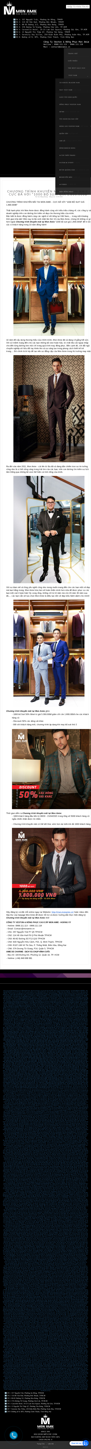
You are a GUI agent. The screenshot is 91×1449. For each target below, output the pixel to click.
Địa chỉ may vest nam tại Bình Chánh (78, 1317)
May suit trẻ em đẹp (15, 1327)
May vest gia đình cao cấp (35, 1123)
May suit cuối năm (80, 1153)
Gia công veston (50, 1288)
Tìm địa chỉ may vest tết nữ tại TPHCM (74, 1141)
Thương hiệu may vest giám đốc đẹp (36, 1169)
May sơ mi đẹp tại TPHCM (63, 1179)
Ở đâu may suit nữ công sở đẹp (55, 1322)
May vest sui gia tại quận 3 (73, 1107)
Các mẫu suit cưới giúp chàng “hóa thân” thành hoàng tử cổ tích (44, 1006)
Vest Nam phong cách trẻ (58, 1373)
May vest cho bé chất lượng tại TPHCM (67, 1124)
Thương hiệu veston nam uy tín (49, 1212)
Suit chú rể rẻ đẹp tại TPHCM (44, 1329)
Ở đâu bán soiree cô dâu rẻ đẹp (69, 1325)
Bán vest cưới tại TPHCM (76, 1158)
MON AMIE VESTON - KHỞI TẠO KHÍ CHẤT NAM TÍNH (21, 1079)
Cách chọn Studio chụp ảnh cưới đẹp (49, 1372)
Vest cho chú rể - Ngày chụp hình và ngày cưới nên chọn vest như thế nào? (33, 1009)
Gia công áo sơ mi (75, 1287)
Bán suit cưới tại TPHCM (16, 1159)
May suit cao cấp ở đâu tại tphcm (71, 1140)
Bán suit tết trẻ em (31, 1137)
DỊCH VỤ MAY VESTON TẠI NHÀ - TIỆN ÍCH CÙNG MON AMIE (39, 1065)
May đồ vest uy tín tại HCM (78, 1226)
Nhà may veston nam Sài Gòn (25, 1212)
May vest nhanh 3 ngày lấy (72, 1119)
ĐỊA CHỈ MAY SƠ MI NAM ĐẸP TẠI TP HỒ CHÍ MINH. (40, 1367)
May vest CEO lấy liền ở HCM (66, 1165)
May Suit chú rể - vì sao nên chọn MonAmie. (61, 1317)
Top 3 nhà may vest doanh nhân (65, 1086)
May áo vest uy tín (72, 1231)
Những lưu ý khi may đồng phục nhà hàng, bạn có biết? (46, 1028)
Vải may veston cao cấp (52, 1222)
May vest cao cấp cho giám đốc (61, 1267)
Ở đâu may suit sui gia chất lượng (61, 1323)
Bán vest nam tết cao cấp (41, 1104)
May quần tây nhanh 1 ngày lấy (79, 1127)
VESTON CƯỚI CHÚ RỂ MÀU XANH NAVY (20, 1317)
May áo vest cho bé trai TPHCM (41, 1276)
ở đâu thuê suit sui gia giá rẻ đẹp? (42, 1325)
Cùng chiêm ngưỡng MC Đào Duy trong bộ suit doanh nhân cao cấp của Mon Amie (67, 1289)
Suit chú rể (13, 1144)
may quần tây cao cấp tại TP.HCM (46, 1294)
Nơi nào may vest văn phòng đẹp (13, 1132)
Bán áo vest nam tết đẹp (69, 1102)
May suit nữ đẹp (67, 1331)
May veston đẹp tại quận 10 (80, 1318)
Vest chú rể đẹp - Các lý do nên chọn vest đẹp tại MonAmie (65, 1361)
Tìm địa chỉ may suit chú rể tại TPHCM (55, 1142)
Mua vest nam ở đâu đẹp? (12, 1336)
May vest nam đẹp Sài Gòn (79, 1245)
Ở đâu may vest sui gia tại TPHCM (71, 1111)
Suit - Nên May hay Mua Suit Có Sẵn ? (72, 1369)
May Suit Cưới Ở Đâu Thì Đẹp (42, 1351)
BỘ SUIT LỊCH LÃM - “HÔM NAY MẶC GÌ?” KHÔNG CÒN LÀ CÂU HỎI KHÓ (70, 1065)
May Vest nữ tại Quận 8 (53, 1351)
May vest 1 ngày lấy (57, 1129)
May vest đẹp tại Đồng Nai (19, 1310)
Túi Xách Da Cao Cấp (68, 119)
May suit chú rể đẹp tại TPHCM (65, 1233)
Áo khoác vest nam (71, 1205)
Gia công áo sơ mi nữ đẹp (65, 1287)
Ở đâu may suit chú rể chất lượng (76, 1323)
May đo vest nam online (31, 1100)
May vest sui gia (36, 1116)
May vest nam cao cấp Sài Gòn (67, 1245)
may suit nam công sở (35, 1323)
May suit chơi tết (51, 1134)
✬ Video (63, 184)
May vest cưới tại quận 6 (42, 1319)
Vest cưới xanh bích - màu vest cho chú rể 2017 (38, 1360)
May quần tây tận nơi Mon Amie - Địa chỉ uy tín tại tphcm (46, 993)
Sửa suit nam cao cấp (75, 1211)
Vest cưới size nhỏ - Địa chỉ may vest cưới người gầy (42, 1357)
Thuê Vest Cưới (17, 1376)
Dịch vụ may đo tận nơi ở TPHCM (13, 1095)
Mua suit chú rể (54, 1329)
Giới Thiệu (73, 61)
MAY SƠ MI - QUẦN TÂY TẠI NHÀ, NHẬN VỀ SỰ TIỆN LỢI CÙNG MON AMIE (22, 1064)
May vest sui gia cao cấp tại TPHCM (31, 1106)
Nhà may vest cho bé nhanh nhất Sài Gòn (72, 1115)
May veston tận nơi (51, 1186)
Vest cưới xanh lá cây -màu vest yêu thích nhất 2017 (59, 1360)
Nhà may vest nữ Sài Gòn (40, 1270)
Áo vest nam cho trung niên (60, 1205)
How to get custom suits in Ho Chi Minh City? (14, 1225)
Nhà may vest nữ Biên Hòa (43, 1252)
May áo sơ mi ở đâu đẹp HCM (62, 1196)
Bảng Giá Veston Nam (69, 126)
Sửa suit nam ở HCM (77, 1208)
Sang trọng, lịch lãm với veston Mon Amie (15, 1183)
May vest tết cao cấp (18, 1110)
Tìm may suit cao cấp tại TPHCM (50, 1137)
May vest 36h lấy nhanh (67, 1129)
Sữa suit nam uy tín (74, 1212)
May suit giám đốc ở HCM (60, 1178)
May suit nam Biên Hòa (21, 1256)
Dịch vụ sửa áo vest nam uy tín (21, 1211)
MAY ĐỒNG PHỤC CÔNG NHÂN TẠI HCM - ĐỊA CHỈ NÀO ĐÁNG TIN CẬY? (63, 1037)
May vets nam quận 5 (28, 1190)
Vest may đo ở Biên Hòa (18, 1252)
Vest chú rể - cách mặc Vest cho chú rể (20, 1315)
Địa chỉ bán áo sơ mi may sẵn (80, 1195)
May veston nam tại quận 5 (41, 1385)
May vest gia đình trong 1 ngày (58, 1120)
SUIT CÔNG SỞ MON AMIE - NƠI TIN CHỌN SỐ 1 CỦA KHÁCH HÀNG (21, 1070)
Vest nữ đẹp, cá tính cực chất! (69, 1346)
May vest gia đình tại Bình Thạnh (72, 1121)
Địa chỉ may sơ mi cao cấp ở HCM (76, 1196)
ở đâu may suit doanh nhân (40, 1138)
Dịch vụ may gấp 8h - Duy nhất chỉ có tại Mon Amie (75, 1007)
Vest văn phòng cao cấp (71, 1131)
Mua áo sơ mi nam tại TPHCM (23, 1260)
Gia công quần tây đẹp (40, 1216)
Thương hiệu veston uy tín (75, 1170)
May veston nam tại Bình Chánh (47, 1386)
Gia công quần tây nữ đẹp (13, 1288)
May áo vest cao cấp (10, 1229)
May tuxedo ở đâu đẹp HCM (51, 1201)
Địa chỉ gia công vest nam (64, 1214)
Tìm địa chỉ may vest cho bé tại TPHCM (73, 1106)
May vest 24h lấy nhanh (11, 1131)
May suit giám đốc (69, 1178)
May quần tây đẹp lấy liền (19, 1128)
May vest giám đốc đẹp (68, 1166)
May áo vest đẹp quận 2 (53, 1231)
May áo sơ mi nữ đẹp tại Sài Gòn (48, 1196)
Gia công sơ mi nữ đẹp (61, 1216)
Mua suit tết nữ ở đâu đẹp (69, 1146)
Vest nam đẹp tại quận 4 (80, 1243)
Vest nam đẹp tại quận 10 (19, 1243)
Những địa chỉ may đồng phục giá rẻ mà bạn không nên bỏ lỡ (22, 1030)
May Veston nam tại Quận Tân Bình (55, 1384)
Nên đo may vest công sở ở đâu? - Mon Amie (74, 1012)
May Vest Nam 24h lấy (67, 1371)
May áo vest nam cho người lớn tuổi (47, 1263)
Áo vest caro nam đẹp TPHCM (14, 1268)
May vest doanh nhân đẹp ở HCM (56, 1166)
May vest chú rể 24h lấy (23, 1150)
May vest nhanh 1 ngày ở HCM (59, 1163)
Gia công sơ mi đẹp (27, 1217)
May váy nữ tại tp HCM (23, 1336)
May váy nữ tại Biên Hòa (60, 1255)
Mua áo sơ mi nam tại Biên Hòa (33, 1251)
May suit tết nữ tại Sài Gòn (16, 1153)
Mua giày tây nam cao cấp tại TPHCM (34, 1174)
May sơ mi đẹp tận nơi (52, 1096)
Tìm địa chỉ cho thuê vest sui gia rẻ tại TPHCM (15, 1111)
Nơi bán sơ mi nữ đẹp (48, 1346)
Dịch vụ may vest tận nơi (23, 1096)
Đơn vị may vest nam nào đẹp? (60, 1281)
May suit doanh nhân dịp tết (33, 1134)
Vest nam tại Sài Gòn (59, 1192)
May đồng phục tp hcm (45, 1390)
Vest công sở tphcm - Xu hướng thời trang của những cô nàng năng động (59, 1011)
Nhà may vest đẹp (50, 1225)
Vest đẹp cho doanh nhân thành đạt (23, 1167)
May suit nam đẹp (20, 1191)
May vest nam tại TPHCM (39, 1201)
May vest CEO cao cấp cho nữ (37, 1094)
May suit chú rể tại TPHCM (72, 1154)
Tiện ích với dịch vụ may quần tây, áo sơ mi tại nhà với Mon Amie (22, 993)
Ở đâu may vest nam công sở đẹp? (30, 1342)
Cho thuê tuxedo (23, 1158)
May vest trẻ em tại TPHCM (22, 1343)
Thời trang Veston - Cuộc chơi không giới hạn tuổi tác (44, 1291)
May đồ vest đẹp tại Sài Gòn (66, 1226)
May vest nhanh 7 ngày (32, 1119)
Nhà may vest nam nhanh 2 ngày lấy (14, 1162)
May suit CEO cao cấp (71, 1172)
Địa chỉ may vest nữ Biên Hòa (47, 1258)
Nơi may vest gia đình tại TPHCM (56, 1115)
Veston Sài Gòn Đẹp (49, 1281)
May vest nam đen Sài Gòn (80, 1235)
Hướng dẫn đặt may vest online (56, 1100)
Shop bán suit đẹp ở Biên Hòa (27, 1259)
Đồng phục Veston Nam (70, 104)
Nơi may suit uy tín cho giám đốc (33, 1176)
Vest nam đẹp (10, 1247)
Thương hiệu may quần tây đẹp (34, 1193)
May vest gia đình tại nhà (60, 1121)
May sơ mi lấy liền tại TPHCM (54, 1128)
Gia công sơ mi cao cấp (18, 1217)
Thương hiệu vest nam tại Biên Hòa (33, 1256)
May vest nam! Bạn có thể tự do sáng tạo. (38, 1339)
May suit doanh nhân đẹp (38, 1234)
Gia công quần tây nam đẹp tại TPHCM (17, 1216)
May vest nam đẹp (77, 1169)
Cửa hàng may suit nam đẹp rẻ (26, 1234)
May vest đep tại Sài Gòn (59, 1225)
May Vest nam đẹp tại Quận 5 (53, 1319)
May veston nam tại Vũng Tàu (15, 1388)
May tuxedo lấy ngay (48, 1151)
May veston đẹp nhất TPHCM (65, 1211)
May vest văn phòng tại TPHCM (34, 1133)
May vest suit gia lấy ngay (27, 1116)
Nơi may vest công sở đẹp (27, 1159)
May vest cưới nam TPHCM (25, 1266)
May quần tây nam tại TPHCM (20, 1180)
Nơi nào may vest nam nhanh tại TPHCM (67, 1112)
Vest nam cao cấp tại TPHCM (12, 1200)
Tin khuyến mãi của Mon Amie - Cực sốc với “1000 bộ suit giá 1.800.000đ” (38, 1015)
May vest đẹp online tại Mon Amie (69, 1100)
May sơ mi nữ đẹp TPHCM (62, 1197)
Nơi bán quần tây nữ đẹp (27, 1346)
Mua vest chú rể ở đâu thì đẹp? (42, 1344)
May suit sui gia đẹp (52, 1327)
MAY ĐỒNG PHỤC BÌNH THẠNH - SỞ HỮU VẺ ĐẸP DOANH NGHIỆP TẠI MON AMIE (55, 1040)
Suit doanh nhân (24, 1268)
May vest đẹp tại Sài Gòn (45, 1191)
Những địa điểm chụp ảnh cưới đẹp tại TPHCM (15, 1372)
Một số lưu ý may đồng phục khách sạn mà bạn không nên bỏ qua (27, 1019)
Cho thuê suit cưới (52, 1158)
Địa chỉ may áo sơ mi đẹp (19, 1199)
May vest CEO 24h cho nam (74, 1094)
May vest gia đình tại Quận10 (31, 1108)
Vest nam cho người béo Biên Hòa (47, 1255)
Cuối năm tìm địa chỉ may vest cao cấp (74, 1155)
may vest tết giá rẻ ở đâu (68, 1134)
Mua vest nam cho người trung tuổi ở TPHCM (16, 1238)
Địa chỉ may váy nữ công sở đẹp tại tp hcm (21, 1369)
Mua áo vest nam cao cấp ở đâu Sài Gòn (57, 1241)
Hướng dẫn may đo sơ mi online (77, 1099)
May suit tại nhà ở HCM (47, 1187)
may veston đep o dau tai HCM (78, 1374)
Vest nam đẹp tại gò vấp (61, 1242)
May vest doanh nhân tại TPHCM (25, 1179)
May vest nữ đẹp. (64, 1338)
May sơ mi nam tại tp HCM (12, 1338)
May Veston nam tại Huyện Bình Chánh (76, 1382)
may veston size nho (23, 1380)
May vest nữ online (22, 1100)
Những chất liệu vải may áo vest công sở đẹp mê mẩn (33, 1011)
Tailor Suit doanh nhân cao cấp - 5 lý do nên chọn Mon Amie (18, 1018)
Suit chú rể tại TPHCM (20, 1144)
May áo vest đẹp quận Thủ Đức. (52, 1229)
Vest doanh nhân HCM (28, 1237)
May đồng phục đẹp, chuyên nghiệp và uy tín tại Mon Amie (70, 1030)
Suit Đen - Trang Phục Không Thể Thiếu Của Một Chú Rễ (54, 1363)
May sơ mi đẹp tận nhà (12, 1098)
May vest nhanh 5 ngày (52, 1119)
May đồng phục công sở (38, 1190)
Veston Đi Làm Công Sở (64, 1334)
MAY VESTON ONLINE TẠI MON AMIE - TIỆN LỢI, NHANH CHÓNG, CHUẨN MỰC (41, 1075)
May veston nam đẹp (27, 1172)
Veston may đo (12, 1167)
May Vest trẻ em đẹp (44, 1343)
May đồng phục (61, 1389)
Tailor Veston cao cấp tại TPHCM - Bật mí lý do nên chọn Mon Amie (55, 1016)
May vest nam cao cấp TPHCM (47, 1273)
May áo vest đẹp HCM (40, 1229)
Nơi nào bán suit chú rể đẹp (63, 1329)
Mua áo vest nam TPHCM (46, 1275)
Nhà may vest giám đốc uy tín (31, 1171)
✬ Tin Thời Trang (67, 155)
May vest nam (62, 1344)
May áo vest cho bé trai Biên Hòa (30, 1252)
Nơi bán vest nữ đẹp (28, 1347)
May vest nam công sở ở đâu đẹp (69, 1279)
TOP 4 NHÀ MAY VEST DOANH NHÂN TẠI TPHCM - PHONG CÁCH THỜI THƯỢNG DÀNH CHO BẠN (60, 1073)
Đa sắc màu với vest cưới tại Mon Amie (16, 1280)
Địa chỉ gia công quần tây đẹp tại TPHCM (60, 1285)
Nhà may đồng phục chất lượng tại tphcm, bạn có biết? (35, 1020)
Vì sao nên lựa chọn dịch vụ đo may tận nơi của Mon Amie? (70, 1006)
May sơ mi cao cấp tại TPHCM (20, 1197)
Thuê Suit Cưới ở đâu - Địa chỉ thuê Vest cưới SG (75, 1352)
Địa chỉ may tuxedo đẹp (13, 1277)
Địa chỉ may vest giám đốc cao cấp (18, 1171)
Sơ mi (61, 111)
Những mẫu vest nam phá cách (14, 1389)
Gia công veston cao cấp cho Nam (25, 1285)
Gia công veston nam (42, 1288)
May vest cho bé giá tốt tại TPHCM (51, 1124)
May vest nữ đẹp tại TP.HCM (60, 1294)
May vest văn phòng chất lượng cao (69, 1132)
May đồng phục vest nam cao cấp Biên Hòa (75, 1250)
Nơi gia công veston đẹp (16, 1218)
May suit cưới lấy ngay (51, 1154)
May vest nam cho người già (60, 1263)
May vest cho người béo (65, 1268)
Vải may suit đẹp (73, 1221)
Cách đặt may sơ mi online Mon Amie (39, 1099)
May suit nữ (81, 1331)
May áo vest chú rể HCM (57, 1235)
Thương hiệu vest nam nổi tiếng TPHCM (27, 1192)
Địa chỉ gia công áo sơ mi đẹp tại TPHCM (77, 1285)
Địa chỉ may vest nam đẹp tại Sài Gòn (22, 1241)
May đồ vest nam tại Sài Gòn (31, 1239)
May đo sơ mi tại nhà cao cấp (63, 1096)
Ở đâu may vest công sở (79, 1133)
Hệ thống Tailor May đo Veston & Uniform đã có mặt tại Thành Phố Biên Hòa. (51, 1246)
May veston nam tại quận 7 (18, 1385)
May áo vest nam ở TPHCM (73, 1263)
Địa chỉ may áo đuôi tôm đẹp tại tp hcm (75, 1368)
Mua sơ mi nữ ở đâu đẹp (74, 1335)
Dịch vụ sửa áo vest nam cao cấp (72, 1209)
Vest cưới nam (11, 1211)
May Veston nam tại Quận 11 (68, 1384)
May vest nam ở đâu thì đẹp (58, 1262)
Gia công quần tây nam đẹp (24, 1288)
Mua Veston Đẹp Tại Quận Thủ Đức (54, 1377)
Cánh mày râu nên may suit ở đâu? (42, 1293)
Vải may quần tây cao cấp (69, 1220)
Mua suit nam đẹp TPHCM (73, 1267)
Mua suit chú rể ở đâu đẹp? (10, 1329)
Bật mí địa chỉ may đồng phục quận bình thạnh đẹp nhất (44, 1027)
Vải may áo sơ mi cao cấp (21, 1220)
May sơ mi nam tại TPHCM (49, 1190)
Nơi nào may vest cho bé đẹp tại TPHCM (51, 1113)
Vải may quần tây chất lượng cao (57, 1220)
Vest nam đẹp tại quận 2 (16, 1245)
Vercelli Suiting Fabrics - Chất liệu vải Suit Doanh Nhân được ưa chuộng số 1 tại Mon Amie (30, 999)
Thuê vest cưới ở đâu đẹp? (60, 1182)
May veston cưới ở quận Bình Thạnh (23, 1318)
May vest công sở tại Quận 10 (72, 1182)
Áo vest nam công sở (47, 1209)
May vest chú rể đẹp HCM (18, 1237)
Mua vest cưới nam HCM (39, 1237)
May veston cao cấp (60, 1270)
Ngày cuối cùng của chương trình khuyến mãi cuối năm (24, 1022)
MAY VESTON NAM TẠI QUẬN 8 (77, 1300)
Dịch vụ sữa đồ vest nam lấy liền (30, 1214)
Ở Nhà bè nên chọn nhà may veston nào (34, 1313)
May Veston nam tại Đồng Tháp (66, 1381)
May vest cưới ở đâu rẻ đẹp (44, 1279)
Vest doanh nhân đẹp (73, 1167)
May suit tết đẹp (52, 1136)
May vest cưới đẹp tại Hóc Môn (48, 1313)
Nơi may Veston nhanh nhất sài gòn (78, 1301)
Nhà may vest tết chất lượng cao (53, 1104)
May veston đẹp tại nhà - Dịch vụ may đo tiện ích (23, 1023)
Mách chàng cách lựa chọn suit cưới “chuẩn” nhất (50, 1024)
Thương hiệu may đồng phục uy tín (75, 1193)
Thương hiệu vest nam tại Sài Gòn (45, 1239)
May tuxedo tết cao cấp (18, 1151)
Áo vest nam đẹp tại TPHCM (69, 1190)
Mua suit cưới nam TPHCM (14, 1234)
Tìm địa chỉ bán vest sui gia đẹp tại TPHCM (48, 1106)
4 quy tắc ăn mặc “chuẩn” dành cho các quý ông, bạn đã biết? (28, 1024)
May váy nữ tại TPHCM (51, 1270)
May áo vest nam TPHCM (39, 1208)
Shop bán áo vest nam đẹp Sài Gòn (72, 1241)
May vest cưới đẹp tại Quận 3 (16, 1298)
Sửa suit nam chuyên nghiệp (44, 1211)
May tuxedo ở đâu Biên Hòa (54, 1252)
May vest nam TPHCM (46, 1235)
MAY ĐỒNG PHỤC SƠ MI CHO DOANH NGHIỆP (54, 1031)
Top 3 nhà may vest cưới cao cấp (79, 1086)
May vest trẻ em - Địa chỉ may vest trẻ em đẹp (53, 1359)
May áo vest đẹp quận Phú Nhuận (66, 1229)
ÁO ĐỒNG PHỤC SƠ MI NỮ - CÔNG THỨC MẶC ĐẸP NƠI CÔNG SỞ (64, 1058)
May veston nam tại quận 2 (75, 1385)
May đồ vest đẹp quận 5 (56, 1226)
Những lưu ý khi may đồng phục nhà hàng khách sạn (41, 1018)
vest (51, 1374)
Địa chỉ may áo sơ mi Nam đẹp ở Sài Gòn (16, 1364)
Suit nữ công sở (43, 1323)
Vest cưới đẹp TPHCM (12, 1262)
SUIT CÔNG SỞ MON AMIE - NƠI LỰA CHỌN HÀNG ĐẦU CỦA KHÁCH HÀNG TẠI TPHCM (53, 1035)
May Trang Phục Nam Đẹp (18, 1348)
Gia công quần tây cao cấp (30, 1216)
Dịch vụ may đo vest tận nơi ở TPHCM (22, 1094)
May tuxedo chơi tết (56, 1151)
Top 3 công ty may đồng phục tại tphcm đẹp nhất (75, 1019)
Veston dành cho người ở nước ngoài (16, 1381)
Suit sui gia (75, 1327)
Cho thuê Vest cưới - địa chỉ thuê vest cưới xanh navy (20, 1357)
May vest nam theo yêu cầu (74, 1237)
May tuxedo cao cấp (65, 1151)
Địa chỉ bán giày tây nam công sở (17, 1175)
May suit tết (25, 1134)
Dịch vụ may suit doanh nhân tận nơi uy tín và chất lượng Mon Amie (16, 990)
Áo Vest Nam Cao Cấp (60, 1207)
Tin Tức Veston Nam (28, 1374)
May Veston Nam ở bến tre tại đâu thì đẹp (32, 1309)
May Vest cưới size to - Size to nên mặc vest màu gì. (47, 1314)
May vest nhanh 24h (23, 1119)
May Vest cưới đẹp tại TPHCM (51, 1149)
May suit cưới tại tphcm (56, 1153)
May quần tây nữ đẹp (65, 1336)
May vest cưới (11, 1199)
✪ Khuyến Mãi (65, 177)
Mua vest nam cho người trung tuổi (78, 1268)
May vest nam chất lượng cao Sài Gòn (52, 1245)
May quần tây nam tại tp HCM (54, 1336)
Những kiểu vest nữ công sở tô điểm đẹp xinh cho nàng (53, 1012)
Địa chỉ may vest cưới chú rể (56, 1279)
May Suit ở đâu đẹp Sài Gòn (35, 1235)
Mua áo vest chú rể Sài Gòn (68, 1235)
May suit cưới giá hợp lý (62, 1154)
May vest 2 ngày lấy (49, 1129)
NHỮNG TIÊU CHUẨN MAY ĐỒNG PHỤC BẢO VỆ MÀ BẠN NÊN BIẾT (44, 1041)
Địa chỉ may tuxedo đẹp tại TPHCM (15, 1201)
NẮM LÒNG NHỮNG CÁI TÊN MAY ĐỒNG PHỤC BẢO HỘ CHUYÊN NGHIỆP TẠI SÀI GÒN (25, 1043)
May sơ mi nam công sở (73, 1183)
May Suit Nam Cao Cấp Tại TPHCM (56, 1331)
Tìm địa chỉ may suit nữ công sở (46, 1321)
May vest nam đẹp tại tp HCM (54, 1338)
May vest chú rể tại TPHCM (71, 1149)
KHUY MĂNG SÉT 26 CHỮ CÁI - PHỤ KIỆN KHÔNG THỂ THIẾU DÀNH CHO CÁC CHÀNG (38, 1036)
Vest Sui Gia (19, 1344)
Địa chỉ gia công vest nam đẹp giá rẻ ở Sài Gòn (54, 1283)
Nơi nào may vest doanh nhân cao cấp (48, 1176)
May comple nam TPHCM (73, 1260)
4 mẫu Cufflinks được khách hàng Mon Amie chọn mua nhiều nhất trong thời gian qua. (46, 1002)
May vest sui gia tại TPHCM (66, 1116)
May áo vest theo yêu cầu (20, 1229)
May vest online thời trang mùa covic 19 (39, 1090)
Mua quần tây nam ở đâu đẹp (62, 1335)
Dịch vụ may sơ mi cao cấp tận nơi (26, 1091)
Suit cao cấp (21, 1138)
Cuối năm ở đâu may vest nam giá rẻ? (25, 1157)
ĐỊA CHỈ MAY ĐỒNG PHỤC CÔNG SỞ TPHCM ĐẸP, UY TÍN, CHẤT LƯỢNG (24, 1032)
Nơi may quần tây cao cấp (69, 1192)
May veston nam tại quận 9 (80, 1384)
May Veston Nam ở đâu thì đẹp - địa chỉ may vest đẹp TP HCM (37, 1353)
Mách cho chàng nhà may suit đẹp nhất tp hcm (43, 1023)
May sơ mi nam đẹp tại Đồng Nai (58, 1249)
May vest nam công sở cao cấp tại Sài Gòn (39, 1241)
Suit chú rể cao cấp (29, 1144)
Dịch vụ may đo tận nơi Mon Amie (58, 1092)
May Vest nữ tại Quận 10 (30, 1351)
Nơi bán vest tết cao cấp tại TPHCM (69, 1103)
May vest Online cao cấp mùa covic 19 (23, 1090)
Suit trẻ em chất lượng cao (36, 1326)
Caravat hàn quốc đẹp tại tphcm (60, 1368)
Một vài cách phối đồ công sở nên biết (76, 1293)
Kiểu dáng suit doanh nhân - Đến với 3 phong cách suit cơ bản (61, 1014)
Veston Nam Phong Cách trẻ (34, 1386)
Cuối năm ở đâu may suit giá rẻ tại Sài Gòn (57, 1157)
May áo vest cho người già (16, 1270)
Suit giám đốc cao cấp (67, 1137)
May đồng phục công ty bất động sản (48, 1193)
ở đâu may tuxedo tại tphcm (80, 1144)
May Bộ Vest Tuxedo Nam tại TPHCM (35, 1380)
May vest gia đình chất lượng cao (23, 1123)
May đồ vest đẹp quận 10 (26, 1226)
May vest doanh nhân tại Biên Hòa (40, 1259)
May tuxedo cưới (14, 1203)
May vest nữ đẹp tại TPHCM (41, 1338)
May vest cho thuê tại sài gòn (27, 1378)
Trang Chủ (73, 53)
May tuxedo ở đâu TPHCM (60, 1264)
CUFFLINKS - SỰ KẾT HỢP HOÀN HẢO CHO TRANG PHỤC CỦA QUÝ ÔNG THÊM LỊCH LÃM (59, 1066)
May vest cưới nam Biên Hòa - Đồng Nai (24, 1250)
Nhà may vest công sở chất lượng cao (43, 1155)
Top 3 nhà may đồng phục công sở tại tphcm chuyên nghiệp (67, 1027)
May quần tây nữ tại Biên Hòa (52, 1254)
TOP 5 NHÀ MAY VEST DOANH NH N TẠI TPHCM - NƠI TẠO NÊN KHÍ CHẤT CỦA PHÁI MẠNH (27, 1081)
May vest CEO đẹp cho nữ (11, 1092)
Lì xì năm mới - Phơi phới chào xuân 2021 (57, 1010)
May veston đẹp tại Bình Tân (73, 1313)
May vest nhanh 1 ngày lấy (12, 1120)
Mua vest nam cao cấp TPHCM (20, 1275)
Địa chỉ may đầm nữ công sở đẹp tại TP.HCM (30, 1368)
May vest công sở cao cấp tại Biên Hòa (76, 1256)
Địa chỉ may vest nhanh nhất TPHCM (51, 1125)
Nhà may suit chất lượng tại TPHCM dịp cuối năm (32, 1146)
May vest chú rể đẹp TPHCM (49, 1266)
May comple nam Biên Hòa (34, 1255)
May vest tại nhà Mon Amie (30, 1098)
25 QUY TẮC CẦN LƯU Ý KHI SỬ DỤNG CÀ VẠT (40, 1165)
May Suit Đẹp (13, 1204)
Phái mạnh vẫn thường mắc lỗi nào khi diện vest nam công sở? (29, 1012)
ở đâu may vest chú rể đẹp (52, 1144)
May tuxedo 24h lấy (73, 1151)
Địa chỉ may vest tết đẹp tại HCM (66, 1104)
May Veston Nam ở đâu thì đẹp (44, 1306)
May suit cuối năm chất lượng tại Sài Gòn (22, 1154)
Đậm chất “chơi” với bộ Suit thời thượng (44, 1022)
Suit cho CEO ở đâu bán (13, 1138)
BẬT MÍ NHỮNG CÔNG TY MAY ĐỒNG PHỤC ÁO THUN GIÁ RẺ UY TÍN (60, 1043)
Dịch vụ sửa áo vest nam (33, 1211)
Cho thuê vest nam (79, 1192)
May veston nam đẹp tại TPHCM (70, 1174)
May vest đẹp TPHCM (77, 1225)
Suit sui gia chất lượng (68, 1327)
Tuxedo (22, 1141)
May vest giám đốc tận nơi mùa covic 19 (59, 1087)
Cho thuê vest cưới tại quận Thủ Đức (29, 1377)
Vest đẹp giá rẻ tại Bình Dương (40, 1378)
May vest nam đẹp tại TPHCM (34, 1275)
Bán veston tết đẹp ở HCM (10, 1104)
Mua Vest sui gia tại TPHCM (73, 1343)
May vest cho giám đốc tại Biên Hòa (60, 1251)
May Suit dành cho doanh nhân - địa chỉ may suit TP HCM (73, 1353)
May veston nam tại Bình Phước (60, 1386)
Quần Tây (63, 133)
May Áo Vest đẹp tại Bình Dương (45, 1350)
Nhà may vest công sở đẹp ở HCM (41, 1157)
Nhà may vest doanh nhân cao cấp (45, 1171)
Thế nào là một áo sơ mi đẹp (69, 1348)
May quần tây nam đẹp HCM (54, 1195)
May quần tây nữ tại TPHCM (55, 1203)
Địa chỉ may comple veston (37, 1212)
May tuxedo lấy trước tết (38, 1151)
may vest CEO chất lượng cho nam (44, 1092)
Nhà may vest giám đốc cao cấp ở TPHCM (34, 1170)
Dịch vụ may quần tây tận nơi (12, 1091)
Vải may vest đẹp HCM (19, 1222)
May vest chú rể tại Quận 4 (65, 1319)
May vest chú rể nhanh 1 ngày (47, 1163)
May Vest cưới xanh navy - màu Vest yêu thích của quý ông (19, 1361)
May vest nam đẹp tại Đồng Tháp (79, 1309)
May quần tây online (27, 1099)
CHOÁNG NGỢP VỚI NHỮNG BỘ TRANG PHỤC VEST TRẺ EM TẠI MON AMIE (56, 1064)
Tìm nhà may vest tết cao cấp (43, 1141)
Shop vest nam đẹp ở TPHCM (28, 1270)
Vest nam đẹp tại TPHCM (76, 1339)
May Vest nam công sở (80, 1342)
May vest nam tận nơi (57, 1188)
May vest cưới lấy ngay (39, 1149)
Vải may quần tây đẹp (79, 1220)
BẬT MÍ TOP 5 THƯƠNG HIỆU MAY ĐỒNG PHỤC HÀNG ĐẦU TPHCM (49, 1079)
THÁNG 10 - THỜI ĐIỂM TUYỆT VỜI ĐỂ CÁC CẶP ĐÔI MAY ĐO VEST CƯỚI (22, 1083)
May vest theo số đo (71, 1380)
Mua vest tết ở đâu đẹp (32, 1102)
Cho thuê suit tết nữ (30, 1158)
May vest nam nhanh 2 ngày (71, 1162)
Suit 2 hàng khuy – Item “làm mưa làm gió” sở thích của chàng (65, 1023)
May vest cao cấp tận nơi (33, 1096)
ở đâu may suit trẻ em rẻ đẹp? (19, 1325)
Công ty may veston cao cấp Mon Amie (60, 1183)
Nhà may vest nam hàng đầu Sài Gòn (59, 1239)
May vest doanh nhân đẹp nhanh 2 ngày (43, 1162)
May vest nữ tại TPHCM (30, 1183)
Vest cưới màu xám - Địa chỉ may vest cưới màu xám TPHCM (42, 1356)
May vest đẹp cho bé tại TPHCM (47, 1123)
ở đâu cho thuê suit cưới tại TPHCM (31, 1145)
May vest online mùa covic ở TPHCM (55, 1089)
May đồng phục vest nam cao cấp (35, 1182)
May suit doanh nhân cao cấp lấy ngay (35, 1140)
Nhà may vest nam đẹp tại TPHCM (74, 1281)
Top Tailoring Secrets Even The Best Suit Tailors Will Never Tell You (48, 1224)
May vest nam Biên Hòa (11, 1256)
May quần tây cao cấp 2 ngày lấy (49, 1127)
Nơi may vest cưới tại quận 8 (18, 1319)
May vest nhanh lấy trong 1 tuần (12, 1119)
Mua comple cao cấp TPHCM (72, 1180)
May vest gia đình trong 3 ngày (45, 1120)
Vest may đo (83, 1272)
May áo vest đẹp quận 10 (57, 1230)
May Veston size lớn (29, 1381)
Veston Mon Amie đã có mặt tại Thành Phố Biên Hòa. (24, 1246)
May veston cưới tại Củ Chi (30, 1314)
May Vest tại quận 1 (35, 1321)
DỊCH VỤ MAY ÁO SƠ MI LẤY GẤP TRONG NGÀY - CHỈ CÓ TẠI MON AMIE (48, 1074)
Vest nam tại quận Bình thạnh (74, 1388)
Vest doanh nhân (27, 1191)
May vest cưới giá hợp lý (31, 1180)
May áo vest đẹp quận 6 (13, 1231)
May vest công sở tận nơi (25, 1188)
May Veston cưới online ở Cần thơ (79, 1308)
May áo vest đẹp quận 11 (47, 1230)
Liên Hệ (51, 1444)
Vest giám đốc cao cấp (24, 1165)
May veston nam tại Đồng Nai (73, 1386)
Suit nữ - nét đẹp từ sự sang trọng (51, 1332)
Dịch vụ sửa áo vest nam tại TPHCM (34, 1209)
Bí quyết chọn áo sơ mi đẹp (41, 1300)
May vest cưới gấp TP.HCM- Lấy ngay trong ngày (30, 1296)
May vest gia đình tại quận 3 (24, 1121)
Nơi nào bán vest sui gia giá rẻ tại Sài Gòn (24, 1115)
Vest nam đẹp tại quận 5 (70, 1243)
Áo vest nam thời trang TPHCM (41, 1277)
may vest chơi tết (77, 1134)
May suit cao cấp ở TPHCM (74, 1234)
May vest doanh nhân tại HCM (12, 1179)
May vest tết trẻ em (32, 1148)
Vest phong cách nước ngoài (68, 1377)
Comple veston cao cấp (22, 1209)
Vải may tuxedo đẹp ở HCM (78, 1203)
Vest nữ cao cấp (72, 1197)
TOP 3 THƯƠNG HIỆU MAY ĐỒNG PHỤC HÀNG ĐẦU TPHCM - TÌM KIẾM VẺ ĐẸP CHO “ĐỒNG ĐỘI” (60, 1083)
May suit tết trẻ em (70, 1133)
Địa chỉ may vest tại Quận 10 (48, 1182)
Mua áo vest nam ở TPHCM (33, 1263)
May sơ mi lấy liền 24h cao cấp (31, 1128)
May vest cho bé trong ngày (74, 1123)
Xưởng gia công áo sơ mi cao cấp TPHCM (48, 1284)
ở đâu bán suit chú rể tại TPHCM (46, 1145)
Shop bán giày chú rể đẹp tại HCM (47, 1368)
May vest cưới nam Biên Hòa (46, 1251)
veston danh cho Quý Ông (81, 1380)
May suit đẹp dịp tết (43, 1134)
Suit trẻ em (21, 1327)
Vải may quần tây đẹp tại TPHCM (43, 1220)
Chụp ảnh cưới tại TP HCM (81, 1389)
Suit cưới (83, 1142)
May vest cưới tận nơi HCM (74, 1187)
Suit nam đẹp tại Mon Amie (39, 1332)
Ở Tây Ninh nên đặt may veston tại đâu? (34, 1310)
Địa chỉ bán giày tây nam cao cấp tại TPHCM (17, 1174)
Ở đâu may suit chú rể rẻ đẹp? (11, 1326)
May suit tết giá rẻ (44, 1136)
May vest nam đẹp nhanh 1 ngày (33, 1163)
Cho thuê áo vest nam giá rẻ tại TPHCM (69, 1378)
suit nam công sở (50, 1323)
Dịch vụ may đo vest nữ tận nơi (72, 1092)
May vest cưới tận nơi (47, 1188)
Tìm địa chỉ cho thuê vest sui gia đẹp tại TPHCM (35, 1111)
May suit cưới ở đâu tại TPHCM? (68, 1153)
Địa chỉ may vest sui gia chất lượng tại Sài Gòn (34, 1125)
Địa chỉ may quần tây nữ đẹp (21, 1193)
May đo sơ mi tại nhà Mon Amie (76, 1096)
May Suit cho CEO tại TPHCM (58, 1140)
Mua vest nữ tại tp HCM (40, 1335)
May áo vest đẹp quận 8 (77, 1230)
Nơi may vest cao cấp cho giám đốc (63, 1176)
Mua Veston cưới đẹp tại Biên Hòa (13, 1259)
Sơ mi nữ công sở (81, 1340)
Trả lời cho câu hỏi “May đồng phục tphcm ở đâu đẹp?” (57, 1026)
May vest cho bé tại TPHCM (55, 1108)
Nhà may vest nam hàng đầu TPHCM (15, 1272)
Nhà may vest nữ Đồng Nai (71, 1249)
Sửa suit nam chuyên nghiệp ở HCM (52, 1208)
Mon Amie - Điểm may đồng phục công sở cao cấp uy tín (31, 1031)
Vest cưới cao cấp (16, 1141)
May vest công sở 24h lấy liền (70, 1136)
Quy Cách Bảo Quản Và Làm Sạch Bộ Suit (44, 1005)
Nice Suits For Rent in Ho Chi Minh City (22, 1230)
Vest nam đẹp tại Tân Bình (51, 1242)
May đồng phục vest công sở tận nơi (39, 1186)
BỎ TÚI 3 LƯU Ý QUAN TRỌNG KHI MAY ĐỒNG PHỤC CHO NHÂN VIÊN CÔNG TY (67, 1039)
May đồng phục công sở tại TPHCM (58, 1191)
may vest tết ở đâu (59, 1134)
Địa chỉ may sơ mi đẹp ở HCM (50, 1197)
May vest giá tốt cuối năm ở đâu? (66, 1148)
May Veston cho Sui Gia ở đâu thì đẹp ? (16, 1350)
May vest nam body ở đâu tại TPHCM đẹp (61, 1280)
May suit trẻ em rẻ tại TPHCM (76, 1326)
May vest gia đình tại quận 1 (43, 1108)
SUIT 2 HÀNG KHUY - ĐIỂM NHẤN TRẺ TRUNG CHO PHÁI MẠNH (50, 1082)
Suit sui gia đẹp (60, 1327)
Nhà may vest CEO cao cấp (49, 1170)
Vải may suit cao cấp (81, 1221)
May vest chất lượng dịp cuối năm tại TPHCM (38, 1150)
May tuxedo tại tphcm (28, 1151)
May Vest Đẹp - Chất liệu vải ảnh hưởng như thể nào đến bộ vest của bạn (48, 1348)
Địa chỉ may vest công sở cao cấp (59, 1155)
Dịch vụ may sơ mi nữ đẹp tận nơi (56, 1091)
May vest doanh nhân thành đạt (79, 1165)
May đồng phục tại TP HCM (51, 1389)
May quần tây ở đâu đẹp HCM (62, 1193)
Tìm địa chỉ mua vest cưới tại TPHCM (58, 1141)
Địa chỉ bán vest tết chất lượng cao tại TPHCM (21, 1103)
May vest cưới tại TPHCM (11, 1149)
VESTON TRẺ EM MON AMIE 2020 (78, 1033)
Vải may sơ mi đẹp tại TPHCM (18, 1221)
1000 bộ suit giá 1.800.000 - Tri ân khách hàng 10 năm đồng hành (49, 995)
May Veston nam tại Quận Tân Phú (61, 1382)
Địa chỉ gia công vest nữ (53, 1214)
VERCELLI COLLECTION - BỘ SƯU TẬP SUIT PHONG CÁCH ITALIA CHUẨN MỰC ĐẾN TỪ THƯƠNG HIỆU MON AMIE (44, 1033)
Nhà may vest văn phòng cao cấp (43, 1132)
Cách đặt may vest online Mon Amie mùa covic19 (74, 1089)
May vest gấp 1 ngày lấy (19, 1347)
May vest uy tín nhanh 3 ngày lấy (55, 1161)
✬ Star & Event (66, 162)
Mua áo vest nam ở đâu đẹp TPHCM (26, 1277)
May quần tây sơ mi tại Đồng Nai (17, 1249)
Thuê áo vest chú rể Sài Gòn (49, 1228)
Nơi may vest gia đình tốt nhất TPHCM (41, 1115)
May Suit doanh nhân (9, 1140)
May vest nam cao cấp (26, 1281)
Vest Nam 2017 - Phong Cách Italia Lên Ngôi (73, 1376)
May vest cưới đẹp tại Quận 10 (29, 1298)
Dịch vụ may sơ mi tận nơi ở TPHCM (41, 1091)
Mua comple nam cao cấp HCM (63, 1271)
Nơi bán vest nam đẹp (37, 1347)
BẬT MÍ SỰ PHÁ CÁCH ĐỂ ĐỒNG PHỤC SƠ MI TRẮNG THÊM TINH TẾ (31, 1053)
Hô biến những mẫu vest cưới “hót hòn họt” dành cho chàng (60, 1009)
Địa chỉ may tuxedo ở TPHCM (77, 1201)
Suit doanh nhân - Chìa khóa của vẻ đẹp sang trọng (60, 998)
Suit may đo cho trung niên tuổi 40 (11, 1292)
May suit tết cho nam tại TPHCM (29, 1153)
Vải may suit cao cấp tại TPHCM (50, 1221)
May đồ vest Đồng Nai (50, 1247)
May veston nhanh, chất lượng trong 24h (64, 1297)
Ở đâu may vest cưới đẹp (78, 1297)
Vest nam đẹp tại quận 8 (40, 1243)
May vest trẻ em (18, 1196)
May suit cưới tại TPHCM (63, 1234)
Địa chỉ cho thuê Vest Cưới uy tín (51, 1305)
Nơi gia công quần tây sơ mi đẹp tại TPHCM (21, 1283)
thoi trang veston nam (45, 1374)
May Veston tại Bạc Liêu (56, 1306)
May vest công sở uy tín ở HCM (39, 1159)
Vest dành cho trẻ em (68, 1359)
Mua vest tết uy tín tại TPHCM (47, 1103)
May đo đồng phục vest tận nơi (61, 1095)
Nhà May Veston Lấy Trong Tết (33, 1233)
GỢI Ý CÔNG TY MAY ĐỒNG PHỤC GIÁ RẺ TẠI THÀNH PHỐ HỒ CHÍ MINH (49, 1047)
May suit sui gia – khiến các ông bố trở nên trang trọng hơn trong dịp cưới (50, 1292)
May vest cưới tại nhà (48, 1298)
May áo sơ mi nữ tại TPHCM (28, 1276)
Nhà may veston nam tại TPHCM (16, 1172)
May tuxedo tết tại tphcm (76, 1150)
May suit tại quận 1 (27, 1321)
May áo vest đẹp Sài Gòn (31, 1229)
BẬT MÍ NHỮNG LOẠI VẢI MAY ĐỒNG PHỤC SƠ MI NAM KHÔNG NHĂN (21, 1061)
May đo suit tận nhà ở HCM (74, 1186)
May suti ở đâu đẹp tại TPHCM (47, 1264)
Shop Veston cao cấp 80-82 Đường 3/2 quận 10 (17, 1304)
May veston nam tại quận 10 (13, 1386)
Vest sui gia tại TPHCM (36, 1184)
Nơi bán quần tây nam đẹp (38, 1346)
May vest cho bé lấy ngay (39, 1124)
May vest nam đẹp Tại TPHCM (38, 1281)
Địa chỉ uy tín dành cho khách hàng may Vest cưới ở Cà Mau (73, 1306)
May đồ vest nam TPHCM (33, 1204)
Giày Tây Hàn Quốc (68, 97)
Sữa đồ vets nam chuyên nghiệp (59, 1213)
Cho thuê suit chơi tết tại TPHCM (20, 1137)
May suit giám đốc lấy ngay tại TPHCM (58, 1133)
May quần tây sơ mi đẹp (37, 1262)
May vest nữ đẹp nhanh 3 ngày (28, 1161)
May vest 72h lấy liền (76, 1129)
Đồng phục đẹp (16, 1184)
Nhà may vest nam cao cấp (39, 1242)
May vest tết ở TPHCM (80, 1108)
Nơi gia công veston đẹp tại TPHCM (65, 1217)
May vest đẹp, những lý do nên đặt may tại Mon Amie (51, 1296)
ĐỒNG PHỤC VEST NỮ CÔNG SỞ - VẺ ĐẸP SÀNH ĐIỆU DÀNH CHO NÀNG (29, 1049)
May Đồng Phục (66, 191)
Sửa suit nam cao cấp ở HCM (66, 1208)
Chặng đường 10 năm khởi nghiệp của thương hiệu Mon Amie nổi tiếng (22, 1005)
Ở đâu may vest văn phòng (60, 1131)
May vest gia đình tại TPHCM (71, 1120)
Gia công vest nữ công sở (34, 1284)
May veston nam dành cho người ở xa (40, 1381)
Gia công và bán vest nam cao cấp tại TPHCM (42, 1285)
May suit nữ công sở (26, 1323)
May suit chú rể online (9, 1155)
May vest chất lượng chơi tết (16, 1134)
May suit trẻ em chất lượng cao (63, 1326)
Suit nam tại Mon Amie (63, 1332)
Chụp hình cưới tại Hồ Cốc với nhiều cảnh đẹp (66, 1372)
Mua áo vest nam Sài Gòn (28, 1242)
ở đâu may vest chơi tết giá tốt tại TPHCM (66, 1144)
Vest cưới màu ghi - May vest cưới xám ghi (64, 1356)
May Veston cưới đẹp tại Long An (76, 1311)
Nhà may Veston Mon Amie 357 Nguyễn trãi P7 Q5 (37, 1304)
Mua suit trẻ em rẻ (45, 1326)
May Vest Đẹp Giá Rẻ (29, 1348)
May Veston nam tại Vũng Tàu (34, 1382)
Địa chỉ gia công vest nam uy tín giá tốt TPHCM (66, 1284)
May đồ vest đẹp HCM (38, 1228)
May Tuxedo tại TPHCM (22, 1204)
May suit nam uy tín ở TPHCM (14, 1235)
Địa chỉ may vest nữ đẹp (34, 1343)
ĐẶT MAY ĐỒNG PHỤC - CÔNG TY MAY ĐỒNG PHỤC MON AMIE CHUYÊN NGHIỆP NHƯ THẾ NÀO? (28, 1045)
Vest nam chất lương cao (80, 1246)
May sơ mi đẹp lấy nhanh (43, 1128)
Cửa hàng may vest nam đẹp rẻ (57, 1272)
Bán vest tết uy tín (57, 1103)
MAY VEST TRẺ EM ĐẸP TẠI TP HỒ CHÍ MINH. (62, 1367)
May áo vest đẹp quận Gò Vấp (79, 1229)
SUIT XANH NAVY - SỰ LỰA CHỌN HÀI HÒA (75, 1047)
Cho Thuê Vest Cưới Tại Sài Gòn (46, 1371)
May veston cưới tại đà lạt (60, 1310)
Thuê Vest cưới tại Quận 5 (39, 1305)
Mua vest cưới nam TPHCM (24, 1267)
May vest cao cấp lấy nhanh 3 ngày (14, 1161)
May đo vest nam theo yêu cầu (15, 1281)
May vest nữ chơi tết (55, 1148)
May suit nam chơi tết (40, 1153)
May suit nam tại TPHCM (71, 1191)
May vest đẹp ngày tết (23, 1148)
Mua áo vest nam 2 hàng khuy (16, 1279)
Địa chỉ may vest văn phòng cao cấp (47, 1131)
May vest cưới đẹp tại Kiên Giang (21, 1308)
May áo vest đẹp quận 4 (33, 1231)
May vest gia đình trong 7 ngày (32, 1120)
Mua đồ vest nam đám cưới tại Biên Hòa (76, 1251)
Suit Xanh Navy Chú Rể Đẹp (75, 1334)
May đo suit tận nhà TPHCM (35, 1187)
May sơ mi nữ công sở (61, 1340)
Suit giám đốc (60, 1137)
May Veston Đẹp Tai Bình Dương (53, 1378)
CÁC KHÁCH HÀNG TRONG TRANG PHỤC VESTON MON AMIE (51, 1061)
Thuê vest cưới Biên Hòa (70, 1255)
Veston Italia (52, 1267)
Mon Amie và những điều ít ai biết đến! (71, 1002)
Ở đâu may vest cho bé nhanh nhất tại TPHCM (23, 1107)
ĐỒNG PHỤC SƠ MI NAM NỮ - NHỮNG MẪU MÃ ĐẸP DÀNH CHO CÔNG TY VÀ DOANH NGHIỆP (63, 1054)
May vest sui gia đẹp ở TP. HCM (13, 1296)
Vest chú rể (10, 1141)
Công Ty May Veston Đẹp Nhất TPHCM (56, 1376)
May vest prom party (45, 1184)
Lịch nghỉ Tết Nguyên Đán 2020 (21, 1102)
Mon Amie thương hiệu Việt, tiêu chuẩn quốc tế (59, 1293)
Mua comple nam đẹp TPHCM (12, 1267)
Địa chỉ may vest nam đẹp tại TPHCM (72, 1272)
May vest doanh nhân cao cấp (48, 1178)
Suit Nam (40, 1364)
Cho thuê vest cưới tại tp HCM (15, 1378)
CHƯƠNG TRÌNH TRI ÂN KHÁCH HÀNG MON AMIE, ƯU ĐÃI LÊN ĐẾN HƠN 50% (32, 1087)
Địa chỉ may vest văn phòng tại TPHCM (28, 1132)
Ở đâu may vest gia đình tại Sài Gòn (18, 1112)
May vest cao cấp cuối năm (53, 1150)
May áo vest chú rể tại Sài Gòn (62, 1228)
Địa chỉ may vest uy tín (40, 1225)
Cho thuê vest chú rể (15, 1158)
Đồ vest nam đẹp (24, 1207)
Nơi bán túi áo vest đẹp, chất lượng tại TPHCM (18, 1284)
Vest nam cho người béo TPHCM (35, 1271)
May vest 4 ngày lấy (28, 1129)
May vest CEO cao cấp (21, 1176)
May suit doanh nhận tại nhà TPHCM (22, 1187)
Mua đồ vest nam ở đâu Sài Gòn (74, 1239)
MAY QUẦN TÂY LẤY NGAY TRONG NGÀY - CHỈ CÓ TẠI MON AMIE (23, 1072)
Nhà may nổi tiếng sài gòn (68, 1275)
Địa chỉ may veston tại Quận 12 (51, 1318)
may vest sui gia (82, 1373)
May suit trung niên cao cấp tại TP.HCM (27, 1292)
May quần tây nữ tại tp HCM (41, 1336)
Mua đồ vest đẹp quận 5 (45, 1226)
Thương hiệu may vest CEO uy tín (63, 1170)
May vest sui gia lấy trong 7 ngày (55, 1117)
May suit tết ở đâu (20, 1136)
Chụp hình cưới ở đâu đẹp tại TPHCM (33, 1372)
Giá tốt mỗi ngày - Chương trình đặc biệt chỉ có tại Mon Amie (66, 1005)
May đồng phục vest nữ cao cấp (54, 1277)
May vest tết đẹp (26, 1110)
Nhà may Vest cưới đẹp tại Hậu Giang (48, 1309)
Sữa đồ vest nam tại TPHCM (17, 1214)
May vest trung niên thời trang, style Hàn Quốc (65, 1291)
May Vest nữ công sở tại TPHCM (44, 1342)
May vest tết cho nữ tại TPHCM (43, 1148)
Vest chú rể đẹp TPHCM (14, 1264)
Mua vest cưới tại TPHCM (48, 1146)
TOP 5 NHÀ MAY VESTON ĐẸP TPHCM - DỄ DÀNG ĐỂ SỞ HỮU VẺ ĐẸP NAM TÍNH (67, 1081)
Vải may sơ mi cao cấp (30, 1221)
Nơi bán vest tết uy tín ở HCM (57, 1102)
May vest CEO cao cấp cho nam (50, 1094)
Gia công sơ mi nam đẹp (51, 1216)
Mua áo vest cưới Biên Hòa (22, 1255)
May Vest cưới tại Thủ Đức (61, 1313)
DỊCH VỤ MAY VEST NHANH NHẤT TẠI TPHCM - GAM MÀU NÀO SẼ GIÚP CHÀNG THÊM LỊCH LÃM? (37, 1062)
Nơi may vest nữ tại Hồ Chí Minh (23, 1373)
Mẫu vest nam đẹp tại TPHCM (37, 1205)
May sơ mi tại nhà (21, 1098)
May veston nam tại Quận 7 (59, 1180)
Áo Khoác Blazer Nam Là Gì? (22, 1371)
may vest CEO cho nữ (21, 1092)
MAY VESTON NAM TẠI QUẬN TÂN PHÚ (43, 1301)
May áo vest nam (76, 1204)
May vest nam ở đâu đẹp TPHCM (25, 1262)
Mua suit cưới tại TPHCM (13, 1148)
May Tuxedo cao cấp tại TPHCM (25, 1203)
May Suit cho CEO (47, 1140)
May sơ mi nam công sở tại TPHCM (49, 1340)
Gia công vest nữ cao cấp (12, 1285)
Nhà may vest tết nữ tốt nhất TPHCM (60, 1145)
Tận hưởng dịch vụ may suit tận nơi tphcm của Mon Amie (38, 994)
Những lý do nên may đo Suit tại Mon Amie (61, 1022)
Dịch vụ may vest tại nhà (42, 1098)
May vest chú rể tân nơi (16, 1186)
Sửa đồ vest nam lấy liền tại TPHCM (36, 1207)
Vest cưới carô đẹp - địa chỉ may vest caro (20, 1356)
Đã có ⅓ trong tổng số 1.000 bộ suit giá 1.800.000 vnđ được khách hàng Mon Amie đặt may (32, 998)
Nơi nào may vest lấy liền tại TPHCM (18, 1113)
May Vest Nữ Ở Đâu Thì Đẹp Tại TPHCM (22, 1363)
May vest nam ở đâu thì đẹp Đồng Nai (73, 1247)
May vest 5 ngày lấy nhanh (18, 1129)
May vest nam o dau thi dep (61, 1374)
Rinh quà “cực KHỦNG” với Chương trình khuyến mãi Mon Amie (28, 1016)
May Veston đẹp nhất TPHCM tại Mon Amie (58, 1302)
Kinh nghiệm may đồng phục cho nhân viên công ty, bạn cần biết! (53, 1019)
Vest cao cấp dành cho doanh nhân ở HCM (38, 1167)
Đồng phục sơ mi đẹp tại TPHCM (17, 1190)
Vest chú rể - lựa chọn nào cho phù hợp (13, 1346)
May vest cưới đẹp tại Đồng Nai (18, 1313)
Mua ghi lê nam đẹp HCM (70, 1270)
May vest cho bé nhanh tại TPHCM (26, 1124)
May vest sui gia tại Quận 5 (16, 1117)
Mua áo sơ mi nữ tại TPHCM (77, 1347)
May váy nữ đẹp (32, 1336)
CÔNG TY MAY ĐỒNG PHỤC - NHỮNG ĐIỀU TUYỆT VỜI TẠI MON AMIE (47, 1048)
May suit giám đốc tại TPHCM (70, 1138)
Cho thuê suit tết (10, 1137)
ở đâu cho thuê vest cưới (19, 1145)
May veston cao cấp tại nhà (58, 1298)
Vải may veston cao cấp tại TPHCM (32, 1222)
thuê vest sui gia (75, 1373)
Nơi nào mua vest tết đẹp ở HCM (44, 1102)
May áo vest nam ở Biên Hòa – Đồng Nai (37, 1247)
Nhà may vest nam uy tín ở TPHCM (32, 1280)
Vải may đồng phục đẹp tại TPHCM (28, 1218)
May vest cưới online (22, 1149)
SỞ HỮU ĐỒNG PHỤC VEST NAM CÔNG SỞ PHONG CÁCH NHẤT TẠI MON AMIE (65, 1049)
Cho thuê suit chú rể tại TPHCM (63, 1158)
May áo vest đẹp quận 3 (43, 1231)
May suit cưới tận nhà (9, 1187)
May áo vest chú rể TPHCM (71, 1264)
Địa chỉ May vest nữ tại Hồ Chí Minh (38, 1373)
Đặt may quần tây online (18, 1099)
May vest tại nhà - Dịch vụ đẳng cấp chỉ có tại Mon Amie (24, 995)
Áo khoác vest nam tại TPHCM (31, 1199)
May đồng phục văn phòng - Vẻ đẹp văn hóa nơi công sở (34, 1026)
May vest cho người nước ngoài (61, 1186)
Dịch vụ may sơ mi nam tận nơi (70, 1091)
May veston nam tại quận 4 (52, 1385)
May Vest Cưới (75, 1371)
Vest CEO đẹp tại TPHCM (53, 1167)
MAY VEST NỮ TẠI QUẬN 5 (65, 1351)
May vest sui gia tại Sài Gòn (78, 1116)
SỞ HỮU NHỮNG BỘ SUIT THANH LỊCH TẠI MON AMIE (60, 1078)
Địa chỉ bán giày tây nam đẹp (57, 1174)
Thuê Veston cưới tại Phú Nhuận (13, 1305)
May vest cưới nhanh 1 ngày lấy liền (15, 1163)
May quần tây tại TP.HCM (71, 1294)
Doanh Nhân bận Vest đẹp (21, 1233)
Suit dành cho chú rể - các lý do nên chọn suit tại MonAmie (65, 1355)
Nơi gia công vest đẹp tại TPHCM (50, 1217)
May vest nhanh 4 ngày (62, 1119)
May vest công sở (24, 1213)
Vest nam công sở (81, 1167)
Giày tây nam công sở (29, 1175)
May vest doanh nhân (45, 1179)
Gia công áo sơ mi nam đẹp (54, 1287)
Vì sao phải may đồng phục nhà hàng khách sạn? (24, 1028)
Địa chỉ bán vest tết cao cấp (80, 1102)
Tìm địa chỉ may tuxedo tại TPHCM (22, 1142)
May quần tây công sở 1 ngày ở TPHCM (64, 1127)
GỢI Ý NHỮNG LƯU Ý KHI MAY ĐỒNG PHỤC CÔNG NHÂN (35, 1039)
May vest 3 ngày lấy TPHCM (38, 1129)
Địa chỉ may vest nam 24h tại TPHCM (67, 1125)
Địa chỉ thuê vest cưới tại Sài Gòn (48, 1297)
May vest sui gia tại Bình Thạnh (42, 1117)
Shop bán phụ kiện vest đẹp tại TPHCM (63, 1266)
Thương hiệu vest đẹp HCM (30, 1225)
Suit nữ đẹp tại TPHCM (10, 1332)
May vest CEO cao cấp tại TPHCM (54, 1175)
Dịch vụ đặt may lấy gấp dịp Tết (69, 1296)
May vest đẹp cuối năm (78, 1148)
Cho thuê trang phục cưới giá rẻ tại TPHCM (33, 1127)
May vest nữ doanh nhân (23, 1169)
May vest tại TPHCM (63, 1187)
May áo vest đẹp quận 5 (23, 1231)
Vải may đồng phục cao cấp (56, 1218)
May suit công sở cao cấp (30, 1155)
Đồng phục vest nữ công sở (66, 1203)
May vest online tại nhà (65, 1090)
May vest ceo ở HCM (11, 1176)
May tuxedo (62, 1150)
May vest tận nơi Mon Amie (11, 1096)
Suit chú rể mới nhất (67, 1330)
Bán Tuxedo (7, 1159)
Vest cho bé (32, 1110)
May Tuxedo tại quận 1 (18, 1321)
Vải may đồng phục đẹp (67, 1218)
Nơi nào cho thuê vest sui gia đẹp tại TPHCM (69, 1113)
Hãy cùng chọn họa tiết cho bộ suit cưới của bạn (72, 1001)
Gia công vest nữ (33, 1288)
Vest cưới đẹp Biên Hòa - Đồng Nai (21, 1247)
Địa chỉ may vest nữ (36, 1191)
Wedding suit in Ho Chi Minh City (27, 1224)
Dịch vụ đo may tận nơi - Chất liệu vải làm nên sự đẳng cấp (59, 992)
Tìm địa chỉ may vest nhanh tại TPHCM (43, 1110)
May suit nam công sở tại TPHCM (14, 1323)
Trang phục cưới (60, 1106)
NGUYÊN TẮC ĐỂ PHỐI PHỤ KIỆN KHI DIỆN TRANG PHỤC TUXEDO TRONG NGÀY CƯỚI (35, 1057)
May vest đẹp (48, 1172)
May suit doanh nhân (37, 1179)
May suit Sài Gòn (66, 1276)
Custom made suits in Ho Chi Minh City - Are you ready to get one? (71, 1222)
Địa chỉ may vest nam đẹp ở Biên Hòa (19, 1258)
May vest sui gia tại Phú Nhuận (29, 1117)
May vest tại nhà (73, 1090)
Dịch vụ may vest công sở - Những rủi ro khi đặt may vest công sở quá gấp (33, 1010)
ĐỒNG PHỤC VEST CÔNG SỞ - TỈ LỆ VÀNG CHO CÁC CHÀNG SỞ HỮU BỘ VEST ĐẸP (52, 1051)
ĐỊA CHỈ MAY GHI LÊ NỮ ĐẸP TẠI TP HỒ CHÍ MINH (55, 1365)
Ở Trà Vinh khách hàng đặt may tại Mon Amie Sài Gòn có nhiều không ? (43, 1308)
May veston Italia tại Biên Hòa (79, 1254)
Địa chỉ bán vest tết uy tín (22, 1104)
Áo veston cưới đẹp (54, 1211)
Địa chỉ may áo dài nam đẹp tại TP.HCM (56, 1369)
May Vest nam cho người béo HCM (18, 1239)
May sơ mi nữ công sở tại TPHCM (34, 1340)
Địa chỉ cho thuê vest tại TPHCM (62, 1212)
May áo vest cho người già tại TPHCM (44, 1238)
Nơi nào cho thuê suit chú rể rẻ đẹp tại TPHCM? (17, 1330)
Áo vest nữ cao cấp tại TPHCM (60, 1343)
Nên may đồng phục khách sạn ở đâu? (65, 1028)
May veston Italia (31, 1268)
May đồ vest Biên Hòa (52, 1259)
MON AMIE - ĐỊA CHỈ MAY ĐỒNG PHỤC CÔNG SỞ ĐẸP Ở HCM (55, 1032)
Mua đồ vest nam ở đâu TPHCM (44, 1272)
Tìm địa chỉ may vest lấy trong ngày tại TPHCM (61, 1110)
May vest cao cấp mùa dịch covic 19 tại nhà (76, 1087)
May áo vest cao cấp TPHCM (75, 1228)
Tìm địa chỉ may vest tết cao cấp (16, 1106)
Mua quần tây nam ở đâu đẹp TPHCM (45, 1260)
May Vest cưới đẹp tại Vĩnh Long (64, 1308)
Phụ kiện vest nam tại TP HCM (79, 1367)
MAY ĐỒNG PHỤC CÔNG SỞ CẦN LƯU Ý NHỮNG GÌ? (34, 1037)
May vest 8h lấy (13, 1125)
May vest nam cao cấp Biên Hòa (34, 1258)
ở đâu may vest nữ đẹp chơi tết (40, 1144)
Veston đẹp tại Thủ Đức (42, 1377)
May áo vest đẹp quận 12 (36, 1230)
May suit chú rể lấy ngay (20, 1155)
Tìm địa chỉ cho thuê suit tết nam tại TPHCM (72, 1142)
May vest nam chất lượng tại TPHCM (30, 1279)
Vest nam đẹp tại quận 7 (50, 1243)
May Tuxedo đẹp (61, 1204)
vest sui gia (21, 1374)
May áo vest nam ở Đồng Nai (60, 1250)
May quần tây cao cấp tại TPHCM (41, 1195)
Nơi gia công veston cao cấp (37, 1217)
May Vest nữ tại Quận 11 (20, 1351)
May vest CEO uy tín (66, 1175)
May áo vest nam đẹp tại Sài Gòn (15, 1242)
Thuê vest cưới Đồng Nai (10, 1250)
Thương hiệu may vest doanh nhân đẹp (52, 1169)
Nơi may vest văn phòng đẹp (10, 1133)
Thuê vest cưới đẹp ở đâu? (52, 1300)
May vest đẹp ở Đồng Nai (38, 1250)
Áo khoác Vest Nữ (46, 1364)
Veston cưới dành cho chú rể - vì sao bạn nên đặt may (42, 1361)
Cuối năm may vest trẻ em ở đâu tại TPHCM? (76, 1157)
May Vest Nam (65, 90)
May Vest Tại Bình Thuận (54, 1381)
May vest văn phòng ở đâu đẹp (33, 1131)
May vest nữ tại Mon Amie (24, 1339)
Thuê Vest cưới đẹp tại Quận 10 (27, 1305)
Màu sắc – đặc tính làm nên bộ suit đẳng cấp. (39, 1334)
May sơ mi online (14, 1100)
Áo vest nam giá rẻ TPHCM (49, 1207)
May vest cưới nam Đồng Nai (30, 1249)
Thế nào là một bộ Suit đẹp (16, 1352)
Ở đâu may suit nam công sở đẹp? (69, 1322)
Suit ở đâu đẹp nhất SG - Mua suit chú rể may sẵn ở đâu (18, 1334)
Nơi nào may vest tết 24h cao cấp (68, 1108)
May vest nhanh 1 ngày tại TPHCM (73, 1163)
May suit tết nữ (81, 1151)
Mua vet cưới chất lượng (70, 1298)
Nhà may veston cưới (13, 1212)
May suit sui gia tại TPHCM (42, 1327)
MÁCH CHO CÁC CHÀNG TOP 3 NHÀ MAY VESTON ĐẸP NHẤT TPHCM (43, 1086)
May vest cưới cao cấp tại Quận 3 (78, 1319)
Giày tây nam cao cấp (46, 1174)
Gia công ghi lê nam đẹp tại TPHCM (26, 1287)
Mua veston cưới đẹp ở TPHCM (60, 1260)
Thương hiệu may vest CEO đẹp (66, 1169)
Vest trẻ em (51, 1343)
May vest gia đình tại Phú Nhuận (48, 1121)
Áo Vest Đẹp (12, 1233)
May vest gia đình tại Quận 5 (12, 1121)
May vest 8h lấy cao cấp (22, 1131)
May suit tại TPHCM (25, 1235)
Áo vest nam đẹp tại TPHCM (10, 1373)
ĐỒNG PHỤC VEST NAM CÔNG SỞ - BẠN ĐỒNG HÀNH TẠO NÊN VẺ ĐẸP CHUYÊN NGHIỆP (51, 1052)
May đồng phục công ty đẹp (36, 1196)
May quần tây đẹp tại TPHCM (67, 1195)
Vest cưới (25, 1163)
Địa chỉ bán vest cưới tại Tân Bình (17, 1314)
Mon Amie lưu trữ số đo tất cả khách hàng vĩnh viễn (15, 1297)
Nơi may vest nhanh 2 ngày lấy (28, 1162)
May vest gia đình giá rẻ (11, 1123)
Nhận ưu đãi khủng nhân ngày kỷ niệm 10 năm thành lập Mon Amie (67, 1015)
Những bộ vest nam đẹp (13, 1208)
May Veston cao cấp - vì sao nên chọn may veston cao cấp (40, 1315)
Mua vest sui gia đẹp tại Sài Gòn (14, 1116)
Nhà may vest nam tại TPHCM (48, 1192)
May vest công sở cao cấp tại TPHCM (32, 1136)
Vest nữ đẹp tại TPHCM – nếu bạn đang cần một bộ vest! (59, 1339)
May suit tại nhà (55, 1187)
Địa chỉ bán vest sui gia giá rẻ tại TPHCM (15, 1127)
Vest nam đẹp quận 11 (9, 1243)
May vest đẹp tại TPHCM (28, 1201)
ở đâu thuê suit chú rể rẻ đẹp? (24, 1326)
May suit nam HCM (76, 1233)
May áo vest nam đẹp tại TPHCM (13, 1213)
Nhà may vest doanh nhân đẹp (72, 1171)
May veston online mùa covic (54, 1090)
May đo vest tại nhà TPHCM (14, 1188)
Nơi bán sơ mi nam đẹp (58, 1346)
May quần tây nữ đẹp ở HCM (19, 1195)
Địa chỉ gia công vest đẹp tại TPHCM (77, 1214)
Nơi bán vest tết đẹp (31, 1104)
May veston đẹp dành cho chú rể (38, 1172)
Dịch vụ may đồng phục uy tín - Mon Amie (13, 1011)
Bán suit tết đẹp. (39, 1137)
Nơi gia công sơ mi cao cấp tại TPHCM (74, 1216)
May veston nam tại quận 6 (29, 1385)
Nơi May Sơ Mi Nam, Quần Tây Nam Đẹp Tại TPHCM (64, 1350)
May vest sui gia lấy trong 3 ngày (69, 1117)
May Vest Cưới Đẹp (70, 1363)
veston (54, 1374)
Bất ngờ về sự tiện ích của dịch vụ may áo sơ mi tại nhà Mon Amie (72, 993)
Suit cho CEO (75, 1137)
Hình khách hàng (67, 148)
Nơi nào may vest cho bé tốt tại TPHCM (35, 1113)
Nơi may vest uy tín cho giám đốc (78, 1176)
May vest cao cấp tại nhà (60, 1098)
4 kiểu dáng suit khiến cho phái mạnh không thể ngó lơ (37, 1014)
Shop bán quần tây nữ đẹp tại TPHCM (50, 1347)
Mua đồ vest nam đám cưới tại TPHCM (20, 1271)
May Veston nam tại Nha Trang (21, 1382)
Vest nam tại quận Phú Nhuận (27, 1388)
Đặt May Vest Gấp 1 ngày (34, 1371)
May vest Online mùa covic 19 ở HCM (23, 1089)
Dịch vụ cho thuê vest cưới (26, 1376)
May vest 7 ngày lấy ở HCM (77, 1128)
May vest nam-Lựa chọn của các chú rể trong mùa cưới (19, 1289)
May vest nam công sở (74, 1159)
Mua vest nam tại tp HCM (29, 1335)
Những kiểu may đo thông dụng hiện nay (43, 1183)
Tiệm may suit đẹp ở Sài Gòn (60, 1288)
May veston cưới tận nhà (26, 1186)
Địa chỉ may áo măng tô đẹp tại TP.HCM (39, 1369)
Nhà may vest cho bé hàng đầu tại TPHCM (42, 1107)
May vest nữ (7, 1203)
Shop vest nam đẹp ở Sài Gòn (59, 1238)
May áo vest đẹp (80, 1231)
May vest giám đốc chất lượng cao (13, 1165)
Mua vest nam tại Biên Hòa (62, 1259)
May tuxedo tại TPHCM (44, 1203)
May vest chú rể (61, 1149)
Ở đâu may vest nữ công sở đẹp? (16, 1342)
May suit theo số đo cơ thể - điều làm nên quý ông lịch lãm (22, 1293)
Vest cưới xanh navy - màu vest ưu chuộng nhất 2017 (63, 1315)
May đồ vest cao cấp (29, 1228)
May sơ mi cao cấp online (53, 1099)
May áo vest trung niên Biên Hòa (60, 1258)
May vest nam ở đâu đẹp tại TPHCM (14, 1205)
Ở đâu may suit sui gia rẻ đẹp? (56, 1325)
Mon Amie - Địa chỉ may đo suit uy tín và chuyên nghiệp (70, 997)
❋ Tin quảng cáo (67, 170)
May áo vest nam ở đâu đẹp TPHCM (61, 1237)
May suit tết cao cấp (60, 1136)
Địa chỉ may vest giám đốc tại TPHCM (17, 1170)
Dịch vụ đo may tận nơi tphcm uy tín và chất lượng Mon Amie (34, 992)
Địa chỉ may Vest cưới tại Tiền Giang (64, 1309)
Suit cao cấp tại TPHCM (29, 1138)
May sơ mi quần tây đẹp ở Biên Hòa (65, 1254)
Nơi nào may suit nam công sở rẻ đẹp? (28, 1322)
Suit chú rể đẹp (74, 1330)
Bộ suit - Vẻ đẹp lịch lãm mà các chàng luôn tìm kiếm (62, 1003)
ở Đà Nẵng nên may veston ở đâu (62, 1311)
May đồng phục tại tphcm (56, 1353)
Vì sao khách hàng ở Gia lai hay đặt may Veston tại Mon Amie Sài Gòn (22, 1311)
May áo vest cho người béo (37, 1266)
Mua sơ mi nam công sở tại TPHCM (19, 1340)
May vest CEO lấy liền (78, 1166)
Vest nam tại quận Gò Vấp (39, 1388)
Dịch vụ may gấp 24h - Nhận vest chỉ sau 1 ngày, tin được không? (33, 1007)
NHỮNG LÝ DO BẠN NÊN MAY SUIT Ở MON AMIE (59, 1085)
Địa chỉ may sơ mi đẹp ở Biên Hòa (38, 1254)
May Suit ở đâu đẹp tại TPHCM (46, 1280)
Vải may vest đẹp (43, 1222)
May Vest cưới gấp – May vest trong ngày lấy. (14, 1359)
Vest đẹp (69, 1374)
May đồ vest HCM (74, 1271)
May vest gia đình (22, 1120)
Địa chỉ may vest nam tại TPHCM (26, 1200)
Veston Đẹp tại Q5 (67, 1373)
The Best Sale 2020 (76, 68)
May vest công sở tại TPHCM (64, 1159)
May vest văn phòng (45, 1133)
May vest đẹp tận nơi (43, 1096)
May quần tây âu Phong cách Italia (16, 1335)
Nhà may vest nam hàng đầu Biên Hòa (49, 1256)
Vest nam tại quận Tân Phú (62, 1388)
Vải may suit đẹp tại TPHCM (63, 1221)
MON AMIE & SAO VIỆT (53, 1044)
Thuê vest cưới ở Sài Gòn (31, 1238)
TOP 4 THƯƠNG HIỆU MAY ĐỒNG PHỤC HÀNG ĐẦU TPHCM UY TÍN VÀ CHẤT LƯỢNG (57, 1072)
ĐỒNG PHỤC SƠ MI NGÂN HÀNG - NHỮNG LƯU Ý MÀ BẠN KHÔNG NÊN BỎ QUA (23, 1054)
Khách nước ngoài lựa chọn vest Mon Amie (76, 1184)
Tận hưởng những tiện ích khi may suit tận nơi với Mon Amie (63, 994)
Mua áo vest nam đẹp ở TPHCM (55, 1276)
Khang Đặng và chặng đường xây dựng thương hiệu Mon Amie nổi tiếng (20, 1001)
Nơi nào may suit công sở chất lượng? (76, 1321)
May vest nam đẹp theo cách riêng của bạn (76, 1338)
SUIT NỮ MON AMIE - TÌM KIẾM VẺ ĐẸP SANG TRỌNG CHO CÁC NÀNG (44, 1060)
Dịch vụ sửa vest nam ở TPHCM (13, 1207)
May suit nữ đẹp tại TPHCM (42, 1331)
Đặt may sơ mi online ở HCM (65, 1099)
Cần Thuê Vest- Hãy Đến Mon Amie (39, 1376)
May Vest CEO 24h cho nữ (63, 1094)
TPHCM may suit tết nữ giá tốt (31, 1141)
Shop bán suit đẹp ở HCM (66, 1277)
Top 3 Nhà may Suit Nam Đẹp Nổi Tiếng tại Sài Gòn (16, 1306)
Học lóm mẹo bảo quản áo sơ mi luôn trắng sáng (40, 1289)
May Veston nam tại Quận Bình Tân (40, 1384)
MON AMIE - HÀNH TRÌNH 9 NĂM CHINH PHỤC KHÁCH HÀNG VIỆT (48, 1056)
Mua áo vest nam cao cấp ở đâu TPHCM (63, 1273)
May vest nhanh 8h (20, 1125)
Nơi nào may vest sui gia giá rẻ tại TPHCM (34, 1112)
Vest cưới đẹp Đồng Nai (48, 1250)
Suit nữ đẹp (30, 1332)
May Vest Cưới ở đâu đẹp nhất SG (57, 1352)
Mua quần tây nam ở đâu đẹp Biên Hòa (19, 1251)
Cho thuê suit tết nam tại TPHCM (41, 1158)
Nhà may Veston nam (17, 1377)
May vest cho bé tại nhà (13, 1124)
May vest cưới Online (31, 1300)
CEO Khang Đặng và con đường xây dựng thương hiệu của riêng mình (49, 1001)
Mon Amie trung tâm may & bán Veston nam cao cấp (38, 1302)
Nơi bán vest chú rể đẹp (53, 1344)
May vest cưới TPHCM (22, 1263)
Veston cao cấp (13, 1191)
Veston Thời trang (37, 1374)
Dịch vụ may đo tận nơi (37, 1095)
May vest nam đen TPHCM (13, 1266)
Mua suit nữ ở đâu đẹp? (20, 1331)
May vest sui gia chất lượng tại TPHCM (59, 1107)
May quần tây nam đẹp (74, 1336)
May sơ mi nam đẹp (40, 1197)
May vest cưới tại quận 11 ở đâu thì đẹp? (66, 1318)
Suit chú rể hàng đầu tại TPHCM (45, 1330)
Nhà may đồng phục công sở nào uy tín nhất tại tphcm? (63, 1018)
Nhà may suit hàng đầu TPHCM (50, 1234)
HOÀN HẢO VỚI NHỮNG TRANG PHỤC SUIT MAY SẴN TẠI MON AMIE (32, 1044)
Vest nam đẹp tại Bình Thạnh (72, 1242)
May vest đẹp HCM (69, 1225)
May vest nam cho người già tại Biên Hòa (69, 1252)
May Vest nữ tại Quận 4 (9, 1351)
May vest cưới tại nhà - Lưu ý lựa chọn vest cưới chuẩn (42, 990)
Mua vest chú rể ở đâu (59, 1146)
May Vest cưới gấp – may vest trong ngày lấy (68, 1314)
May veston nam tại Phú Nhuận (38, 1318)
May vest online (11, 1102)
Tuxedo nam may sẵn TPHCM (63, 1201)
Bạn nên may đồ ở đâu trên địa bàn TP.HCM (30, 1294)
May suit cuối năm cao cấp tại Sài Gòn (38, 1154)
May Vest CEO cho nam (31, 1092)
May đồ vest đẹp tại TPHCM (19, 1228)
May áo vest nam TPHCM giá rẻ (58, 1209)
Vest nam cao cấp (48, 1199)
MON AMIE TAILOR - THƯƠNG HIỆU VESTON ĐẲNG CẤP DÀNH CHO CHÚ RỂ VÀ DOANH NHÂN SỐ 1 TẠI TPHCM (60, 1068)
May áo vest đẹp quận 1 (63, 1231)
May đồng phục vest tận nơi (72, 1095)
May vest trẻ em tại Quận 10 (22, 1182)
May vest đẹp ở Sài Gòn (12, 1263)
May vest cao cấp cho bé (80, 1124)
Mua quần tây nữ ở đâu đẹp (50, 1335)
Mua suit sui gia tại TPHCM (30, 1327)
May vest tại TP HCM (40, 1389)
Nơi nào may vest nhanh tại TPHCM (51, 1112)
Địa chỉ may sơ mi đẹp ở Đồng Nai (44, 1249)
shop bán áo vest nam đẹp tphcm (78, 1273)
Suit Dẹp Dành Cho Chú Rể (56, 1364)
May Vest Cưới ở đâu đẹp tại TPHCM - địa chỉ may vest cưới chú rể (36, 1352)
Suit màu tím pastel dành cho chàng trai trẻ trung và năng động (61, 999)
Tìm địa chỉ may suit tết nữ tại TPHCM (38, 1142)
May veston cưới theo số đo (60, 1380)
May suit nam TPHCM (44, 1267)
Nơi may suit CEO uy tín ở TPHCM (59, 1172)
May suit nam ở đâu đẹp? (31, 1331)
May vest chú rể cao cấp (13, 1150)
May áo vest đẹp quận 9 (67, 1230)
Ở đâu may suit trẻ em (30, 1325)
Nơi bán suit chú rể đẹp (21, 1329)
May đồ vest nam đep (36, 1226)
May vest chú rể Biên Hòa (73, 1259)
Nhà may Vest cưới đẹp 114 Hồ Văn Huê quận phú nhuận (59, 1304)
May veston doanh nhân (36, 1178)
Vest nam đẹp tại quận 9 (29, 1243)
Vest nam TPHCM (26, 1205)
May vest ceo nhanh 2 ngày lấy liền (58, 1162)
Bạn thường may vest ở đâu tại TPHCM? (45, 1180)
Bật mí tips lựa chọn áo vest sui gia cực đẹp (55, 1007)
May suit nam (46, 1166)
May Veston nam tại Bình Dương (47, 1382)
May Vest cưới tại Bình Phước (48, 1310)
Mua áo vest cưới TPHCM (25, 1264)
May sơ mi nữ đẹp (65, 1199)
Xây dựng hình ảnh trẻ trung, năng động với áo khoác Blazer (72, 1024)
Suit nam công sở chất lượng (42, 1322)
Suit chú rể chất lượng (57, 1330)
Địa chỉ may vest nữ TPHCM (16, 1276)
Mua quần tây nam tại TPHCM (64, 1347)
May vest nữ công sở (12, 1136)
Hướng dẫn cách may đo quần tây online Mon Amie (75, 1098)
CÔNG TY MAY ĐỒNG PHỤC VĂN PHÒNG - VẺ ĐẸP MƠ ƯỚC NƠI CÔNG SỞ (67, 1045)
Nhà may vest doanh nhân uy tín (58, 1171)
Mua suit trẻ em (53, 1326)
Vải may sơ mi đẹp (39, 1221)
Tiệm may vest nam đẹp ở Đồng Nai (23, 1254)
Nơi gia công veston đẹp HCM (79, 1217)
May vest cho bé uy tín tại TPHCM (62, 1123)
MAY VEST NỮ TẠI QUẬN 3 (77, 1351)
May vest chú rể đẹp (26, 1196)
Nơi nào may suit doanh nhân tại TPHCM (54, 1138)
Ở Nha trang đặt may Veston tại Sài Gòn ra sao (45, 1311)
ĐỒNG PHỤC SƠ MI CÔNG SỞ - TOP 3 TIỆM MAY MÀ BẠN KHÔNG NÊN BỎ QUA (31, 1058)
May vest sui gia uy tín (44, 1116)
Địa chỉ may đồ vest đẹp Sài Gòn (14, 1226)
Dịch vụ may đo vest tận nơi (26, 1095)
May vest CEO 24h (55, 1165)
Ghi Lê (62, 141)
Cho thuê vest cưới (75, 1175)
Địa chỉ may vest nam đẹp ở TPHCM (17, 1273)
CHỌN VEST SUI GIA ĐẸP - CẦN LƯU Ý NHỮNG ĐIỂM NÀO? (71, 1077)
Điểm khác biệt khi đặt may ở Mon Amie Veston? (48, 997)
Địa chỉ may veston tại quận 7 (30, 1319)
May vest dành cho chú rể (30, 1166)
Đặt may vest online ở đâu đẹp (43, 1100)
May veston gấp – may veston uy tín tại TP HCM (34, 1359)
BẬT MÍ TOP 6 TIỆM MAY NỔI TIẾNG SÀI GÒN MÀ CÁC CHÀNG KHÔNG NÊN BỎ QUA (38, 1077)
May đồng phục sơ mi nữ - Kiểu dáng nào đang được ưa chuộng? (60, 1020)
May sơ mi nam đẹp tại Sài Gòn (30, 1272)
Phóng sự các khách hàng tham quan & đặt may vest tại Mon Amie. (37, 1003)
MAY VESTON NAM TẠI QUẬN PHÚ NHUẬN (24, 1301)
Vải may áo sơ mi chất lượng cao (79, 1218)
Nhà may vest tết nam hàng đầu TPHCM (77, 1145)
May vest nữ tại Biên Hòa (73, 1258)
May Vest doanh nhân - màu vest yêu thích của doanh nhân (41, 1355)
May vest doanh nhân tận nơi (19, 1166)
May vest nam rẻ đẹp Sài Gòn (38, 1245)
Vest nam (11, 1347)
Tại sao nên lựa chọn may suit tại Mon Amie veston (75, 1292)
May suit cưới (48, 1153)
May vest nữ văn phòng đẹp (56, 1132)
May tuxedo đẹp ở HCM (43, 1204)
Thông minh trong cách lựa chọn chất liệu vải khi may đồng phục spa (19, 1027)
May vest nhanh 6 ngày (42, 1119)
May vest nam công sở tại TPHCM (59, 1342)
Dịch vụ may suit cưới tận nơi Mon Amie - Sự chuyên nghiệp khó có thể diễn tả (69, 990)
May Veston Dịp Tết (44, 1233)
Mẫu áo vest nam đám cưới (49, 1205)
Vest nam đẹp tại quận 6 (60, 1243)
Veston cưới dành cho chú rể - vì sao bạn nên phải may (41, 1317)
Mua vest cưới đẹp (39, 1298)
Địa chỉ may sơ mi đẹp (11, 1260)
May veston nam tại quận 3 (63, 1385)
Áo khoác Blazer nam (69, 82)
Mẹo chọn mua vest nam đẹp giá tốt (31, 1350)
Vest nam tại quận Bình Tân (50, 1388)
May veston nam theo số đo (49, 1380)
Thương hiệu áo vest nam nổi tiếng (26, 1208)
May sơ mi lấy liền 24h (66, 1128)
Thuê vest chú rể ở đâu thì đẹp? (29, 1344)
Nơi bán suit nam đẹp (11, 1331)
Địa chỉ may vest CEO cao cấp (40, 1175)
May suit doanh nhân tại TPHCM (20, 1140)
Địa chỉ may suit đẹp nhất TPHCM (60, 1357)
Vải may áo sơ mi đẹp (31, 1220)
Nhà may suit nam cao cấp (57, 1275)
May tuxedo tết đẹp (9, 1151)
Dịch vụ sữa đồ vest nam (43, 1214)
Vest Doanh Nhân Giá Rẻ (54, 1334)
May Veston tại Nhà (58, 1371)
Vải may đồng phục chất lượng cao (43, 1218)
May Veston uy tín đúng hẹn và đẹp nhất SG (61, 1301)
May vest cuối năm (30, 1149)
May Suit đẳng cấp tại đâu (32, 1306)
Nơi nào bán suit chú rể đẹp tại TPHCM (77, 1329)
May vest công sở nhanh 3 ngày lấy (42, 1161)
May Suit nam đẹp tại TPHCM (22, 1332)
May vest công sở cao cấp (51, 1159)
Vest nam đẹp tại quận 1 (27, 1245)
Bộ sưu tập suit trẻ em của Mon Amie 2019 (58, 1184)
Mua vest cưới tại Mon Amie (64, 1300)
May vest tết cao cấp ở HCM (80, 1104)
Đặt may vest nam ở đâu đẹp (71, 1207)
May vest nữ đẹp (49, 1373)
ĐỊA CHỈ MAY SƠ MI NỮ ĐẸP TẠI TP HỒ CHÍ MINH (17, 1367)
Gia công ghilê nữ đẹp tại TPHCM (41, 1287)
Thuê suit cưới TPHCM (53, 1233)
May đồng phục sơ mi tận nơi (48, 1095)
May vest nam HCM (49, 1237)
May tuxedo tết (68, 1150)
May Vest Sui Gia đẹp (12, 1344)
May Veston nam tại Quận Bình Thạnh (24, 1384)
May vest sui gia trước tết (55, 1116)
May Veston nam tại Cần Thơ (79, 1381)
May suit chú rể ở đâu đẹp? (33, 1330)
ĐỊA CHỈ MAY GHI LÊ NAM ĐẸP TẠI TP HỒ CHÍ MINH (32, 1365)
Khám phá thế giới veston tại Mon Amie (33, 1297)
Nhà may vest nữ (59, 1190)
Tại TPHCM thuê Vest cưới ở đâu (66, 1305)
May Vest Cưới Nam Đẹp (37, 1363)
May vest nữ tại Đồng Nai (60, 1247)
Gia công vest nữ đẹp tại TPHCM (37, 1283)
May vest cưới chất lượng (21, 1300)
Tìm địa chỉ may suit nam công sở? (61, 1321)
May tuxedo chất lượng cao (64, 1200)
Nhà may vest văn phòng (22, 1133)
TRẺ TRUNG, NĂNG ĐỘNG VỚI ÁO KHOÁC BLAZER (19, 1052)
